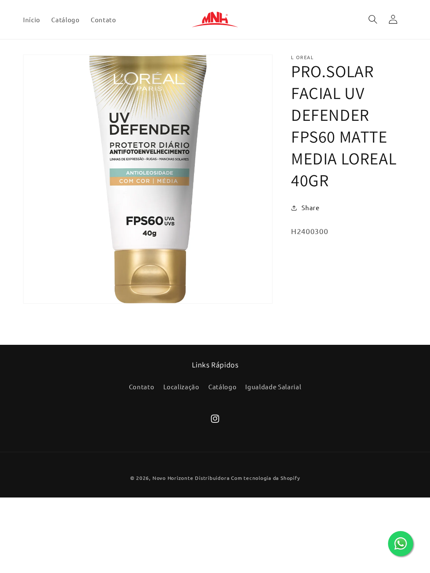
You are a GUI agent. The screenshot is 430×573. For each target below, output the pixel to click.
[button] (372, 19)
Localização (181, 387)
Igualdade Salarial (273, 387)
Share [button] (310, 207)
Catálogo (222, 387)
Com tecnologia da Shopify (265, 477)
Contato (142, 387)
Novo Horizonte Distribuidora (191, 477)
